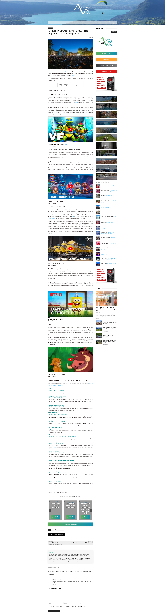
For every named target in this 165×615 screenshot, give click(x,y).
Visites (106, 114)
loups (55, 447)
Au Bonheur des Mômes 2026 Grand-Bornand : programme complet (110, 322)
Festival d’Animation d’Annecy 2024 (58, 71)
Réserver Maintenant (55, 517)
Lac (107, 122)
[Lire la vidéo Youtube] (70, 129)
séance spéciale (51, 218)
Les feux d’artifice (110, 222)
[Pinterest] (75, 534)
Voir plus (106, 347)
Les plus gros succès (63, 84)
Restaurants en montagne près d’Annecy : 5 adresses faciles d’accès (109, 329)
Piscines (106, 106)
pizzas (76, 102)
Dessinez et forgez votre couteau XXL (70, 505)
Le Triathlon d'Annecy (110, 212)
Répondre (49, 576)
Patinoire (106, 176)
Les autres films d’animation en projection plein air (70, 85)
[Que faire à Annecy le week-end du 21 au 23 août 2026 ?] (99, 335)
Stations (106, 168)
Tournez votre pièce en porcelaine (55, 505)
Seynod (75, 436)
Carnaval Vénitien (111, 185)
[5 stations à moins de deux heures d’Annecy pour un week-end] (99, 342)
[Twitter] (72, 534)
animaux (51, 393)
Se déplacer (106, 153)
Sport (106, 137)
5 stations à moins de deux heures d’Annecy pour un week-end (109, 341)
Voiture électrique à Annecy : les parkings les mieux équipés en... (106, 309)
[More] (78, 534)
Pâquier (65, 144)
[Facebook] (69, 534)
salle (73, 216)
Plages (106, 98)
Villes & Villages (106, 160)
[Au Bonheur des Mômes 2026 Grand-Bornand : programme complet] (99, 322)
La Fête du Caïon (113, 243)
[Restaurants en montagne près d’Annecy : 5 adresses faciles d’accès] (99, 329)
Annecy (73, 75)
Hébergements (106, 145)
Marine (51, 552)
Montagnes (106, 129)
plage (69, 416)
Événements (57, 529)
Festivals (62, 529)
